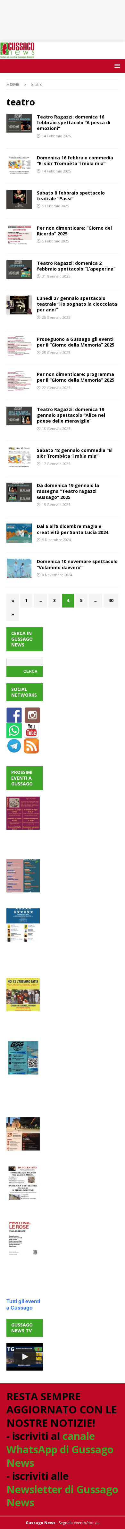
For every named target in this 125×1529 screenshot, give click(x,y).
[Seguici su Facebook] (14, 719)
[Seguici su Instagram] (32, 719)
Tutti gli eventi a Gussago (23, 1304)
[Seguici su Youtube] (31, 734)
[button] (116, 66)
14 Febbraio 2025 (56, 136)
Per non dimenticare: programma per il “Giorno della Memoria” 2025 (75, 377)
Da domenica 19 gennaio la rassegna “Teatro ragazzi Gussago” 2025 (68, 491)
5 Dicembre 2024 (56, 539)
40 (110, 600)
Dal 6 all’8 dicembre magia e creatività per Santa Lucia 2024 (72, 529)
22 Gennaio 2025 (56, 387)
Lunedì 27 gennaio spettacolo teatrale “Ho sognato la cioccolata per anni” (77, 304)
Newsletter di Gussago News (62, 1496)
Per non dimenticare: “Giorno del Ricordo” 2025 (74, 231)
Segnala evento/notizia (79, 1522)
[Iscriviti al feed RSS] (31, 750)
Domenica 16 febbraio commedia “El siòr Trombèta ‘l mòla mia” (75, 160)
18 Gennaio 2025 (56, 428)
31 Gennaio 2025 (56, 276)
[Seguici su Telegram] (14, 750)
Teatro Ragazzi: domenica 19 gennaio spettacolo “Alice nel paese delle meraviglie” (71, 415)
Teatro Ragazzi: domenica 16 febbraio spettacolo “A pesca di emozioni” (73, 122)
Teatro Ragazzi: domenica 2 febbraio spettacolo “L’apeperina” (76, 266)
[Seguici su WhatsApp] (14, 734)
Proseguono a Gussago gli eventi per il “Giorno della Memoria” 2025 (75, 342)
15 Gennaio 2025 (56, 504)
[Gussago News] (17, 55)
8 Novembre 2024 (57, 574)
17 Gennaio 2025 (56, 463)
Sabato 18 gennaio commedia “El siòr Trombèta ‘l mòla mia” (75, 453)
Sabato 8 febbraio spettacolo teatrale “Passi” (71, 196)
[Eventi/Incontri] (19, 123)
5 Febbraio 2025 (55, 205)
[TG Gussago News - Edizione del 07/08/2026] (24, 1357)
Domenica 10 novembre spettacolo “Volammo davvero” (77, 564)
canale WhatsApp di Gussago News (59, 1449)
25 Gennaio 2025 (56, 317)
